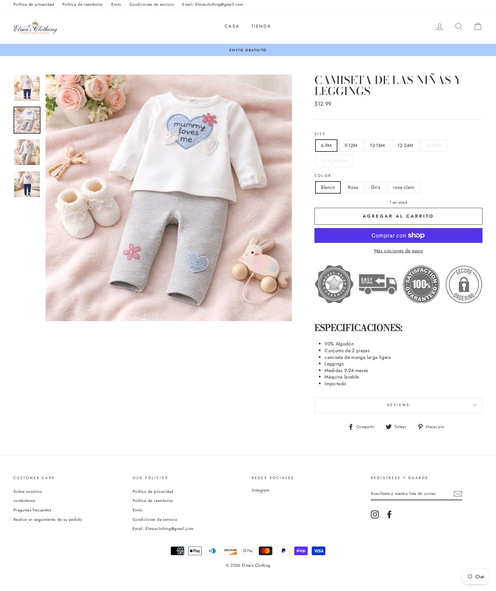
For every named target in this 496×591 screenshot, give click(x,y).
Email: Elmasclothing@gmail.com (212, 4)
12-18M (377, 145)
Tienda (261, 26)
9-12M (351, 145)
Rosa (353, 187)
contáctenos (24, 500)
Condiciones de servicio (152, 4)
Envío (116, 4)
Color (322, 175)
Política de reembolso (82, 4)
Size (320, 134)
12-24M (405, 145)
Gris (375, 187)
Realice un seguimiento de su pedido (47, 519)
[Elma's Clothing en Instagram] (375, 514)
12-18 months (334, 160)
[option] (248, 50)
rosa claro (404, 187)
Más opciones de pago (398, 251)
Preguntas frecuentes (32, 510)
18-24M (434, 145)
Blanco (328, 187)
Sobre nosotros (27, 491)
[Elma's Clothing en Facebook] (389, 514)
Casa (232, 26)
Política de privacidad (33, 4)
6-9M (326, 145)
